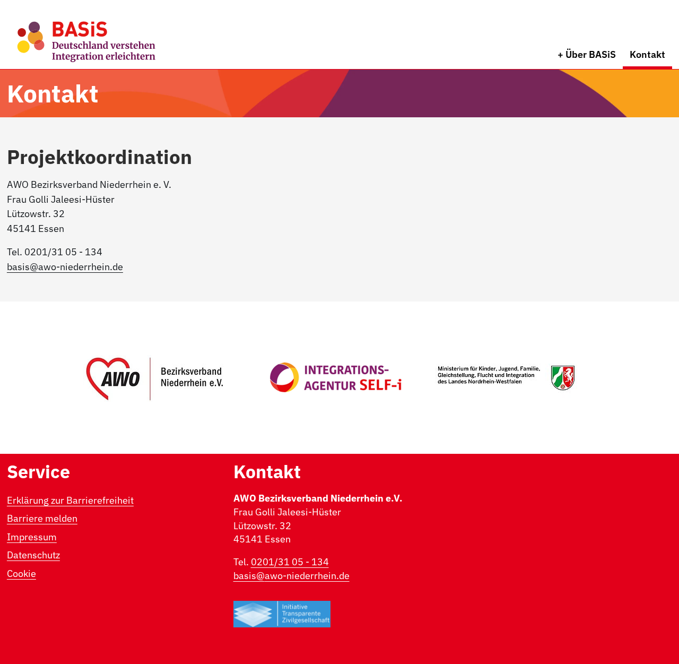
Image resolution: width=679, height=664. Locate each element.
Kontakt (647, 54)
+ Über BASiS (587, 54)
